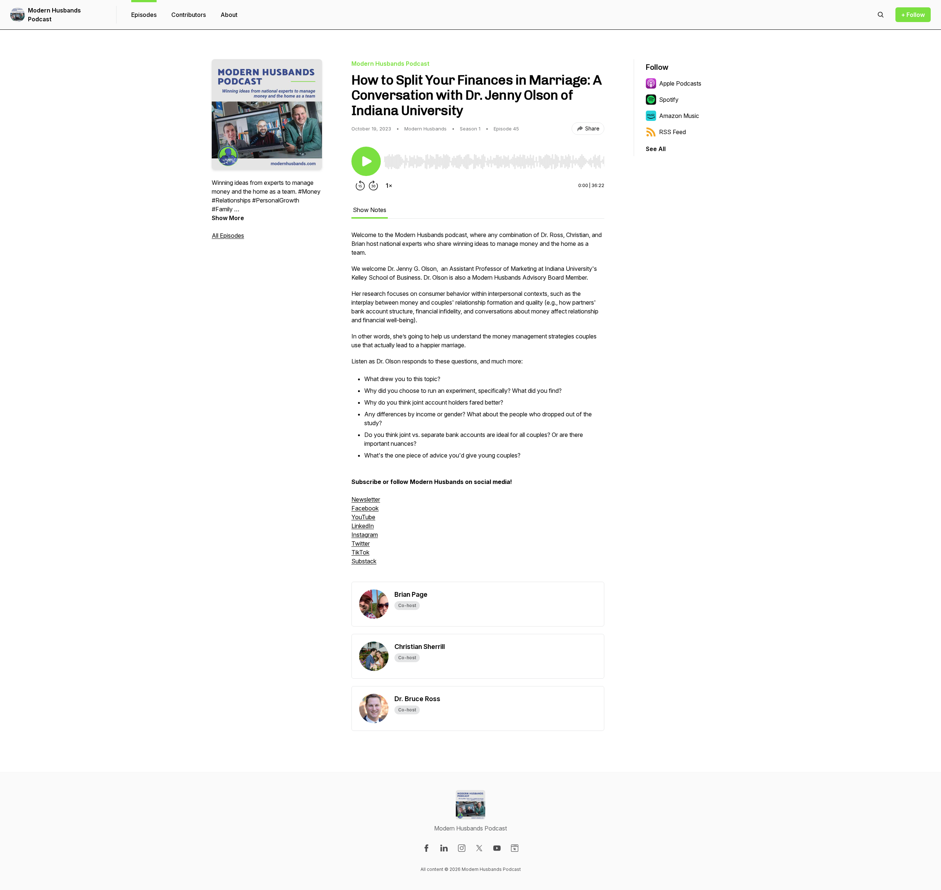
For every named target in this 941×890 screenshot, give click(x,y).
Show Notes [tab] (369, 209)
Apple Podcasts (680, 83)
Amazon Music (679, 115)
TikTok (360, 552)
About (229, 14)
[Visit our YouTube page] (497, 848)
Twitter (360, 543)
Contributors (188, 14)
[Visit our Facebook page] (426, 848)
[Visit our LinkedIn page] (444, 848)
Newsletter (365, 499)
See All (656, 148)
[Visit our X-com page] (479, 848)
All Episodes (228, 235)
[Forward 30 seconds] (373, 185)
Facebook (365, 508)
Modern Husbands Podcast (54, 15)
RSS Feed (672, 132)
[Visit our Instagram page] (461, 848)
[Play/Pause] (366, 161)
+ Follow (913, 14)
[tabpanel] (477, 406)
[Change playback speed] (389, 185)
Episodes (144, 14)
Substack (363, 561)
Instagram (364, 534)
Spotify (669, 99)
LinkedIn (362, 526)
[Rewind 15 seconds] (360, 185)
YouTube (363, 517)
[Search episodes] (881, 14)
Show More (228, 218)
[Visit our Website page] (514, 848)
